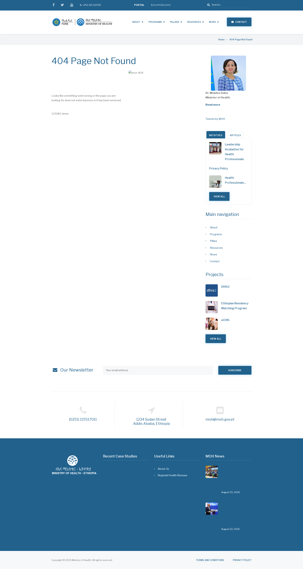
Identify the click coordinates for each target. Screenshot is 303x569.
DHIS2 (225, 286)
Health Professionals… (235, 180)
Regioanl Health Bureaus (172, 475)
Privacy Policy (218, 168)
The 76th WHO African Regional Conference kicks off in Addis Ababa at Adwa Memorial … (235, 477)
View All (219, 196)
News (212, 22)
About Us (163, 468)
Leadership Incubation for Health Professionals (234, 152)
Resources (194, 22)
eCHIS (225, 320)
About (136, 22)
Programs (155, 22)
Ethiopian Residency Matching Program (234, 306)
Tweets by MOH (215, 119)
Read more (213, 104)
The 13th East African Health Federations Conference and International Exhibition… (236, 514)
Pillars (174, 22)
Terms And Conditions (210, 560)
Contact (241, 22)
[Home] (82, 22)
